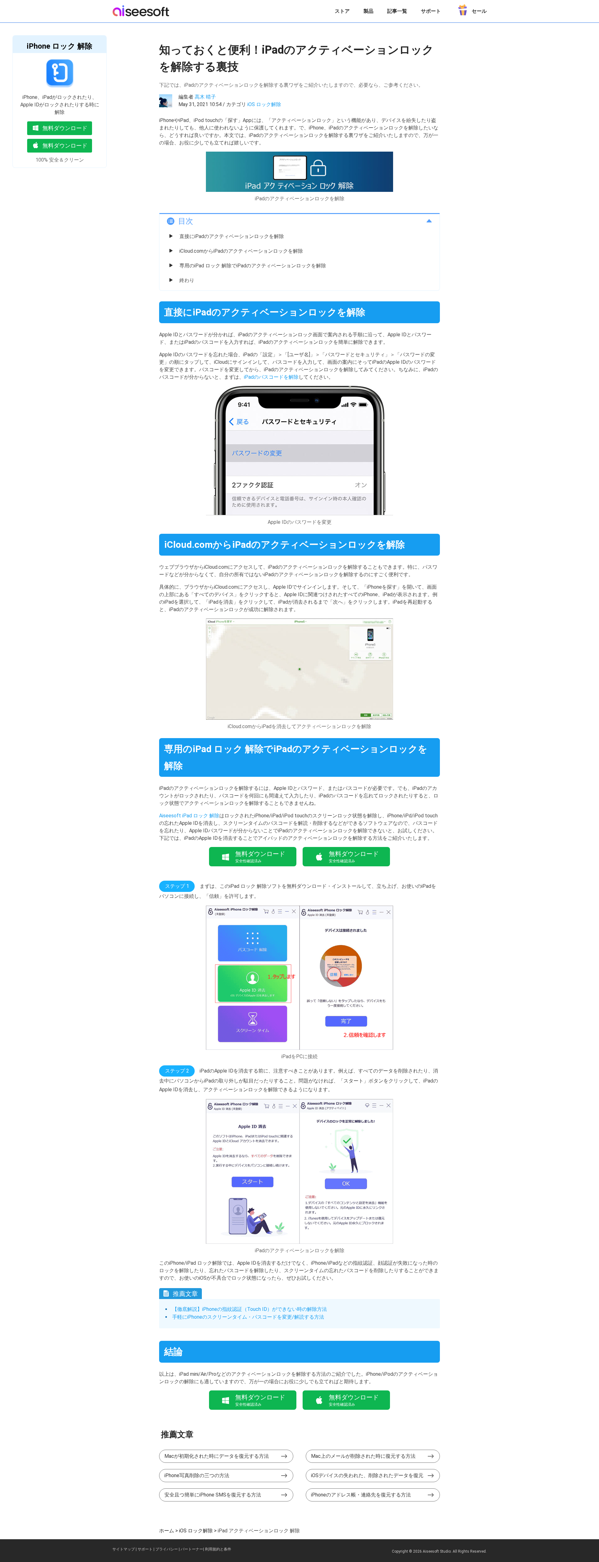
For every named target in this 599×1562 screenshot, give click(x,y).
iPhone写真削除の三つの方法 (196, 1475)
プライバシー (166, 1549)
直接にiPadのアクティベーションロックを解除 (231, 236)
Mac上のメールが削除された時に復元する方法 (363, 1456)
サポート (431, 11)
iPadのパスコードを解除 (271, 377)
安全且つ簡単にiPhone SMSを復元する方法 (212, 1495)
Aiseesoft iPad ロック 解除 (189, 816)
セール (479, 11)
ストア (342, 11)
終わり (186, 280)
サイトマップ (123, 1549)
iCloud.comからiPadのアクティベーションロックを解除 (241, 251)
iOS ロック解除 (264, 104)
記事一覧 (397, 11)
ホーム (166, 1531)
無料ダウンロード (64, 128)
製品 (368, 11)
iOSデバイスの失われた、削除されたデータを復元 (367, 1475)
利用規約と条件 (218, 1549)
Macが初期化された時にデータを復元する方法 (216, 1456)
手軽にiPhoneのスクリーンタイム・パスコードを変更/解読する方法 (248, 1317)
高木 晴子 (205, 97)
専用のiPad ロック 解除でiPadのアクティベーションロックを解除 (252, 266)
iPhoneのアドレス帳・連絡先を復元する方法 (361, 1495)
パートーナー (192, 1549)
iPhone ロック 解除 (59, 46)
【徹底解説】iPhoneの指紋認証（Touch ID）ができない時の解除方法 (249, 1309)
